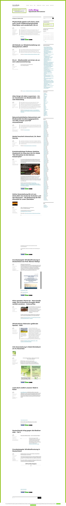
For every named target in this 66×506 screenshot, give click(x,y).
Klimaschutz (16, 460)
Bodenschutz (16, 54)
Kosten (44, 101)
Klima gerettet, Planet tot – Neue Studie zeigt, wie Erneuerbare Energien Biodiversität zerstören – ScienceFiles (26, 302)
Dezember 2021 (45, 142)
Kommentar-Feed (46, 206)
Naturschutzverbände (14, 130)
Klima (16, 397)
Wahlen (17, 131)
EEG (44, 95)
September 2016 (45, 188)
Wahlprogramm (45, 113)
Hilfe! (34, 5)
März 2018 (45, 175)
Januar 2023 (45, 133)
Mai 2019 (45, 165)
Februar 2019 (45, 167)
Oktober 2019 (45, 161)
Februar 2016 (45, 193)
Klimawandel (16, 270)
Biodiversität (13, 32)
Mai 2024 (45, 121)
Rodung (13, 398)
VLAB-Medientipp (46, 53)
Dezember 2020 (45, 151)
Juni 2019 (45, 164)
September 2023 (45, 127)
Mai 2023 (45, 130)
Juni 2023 (45, 129)
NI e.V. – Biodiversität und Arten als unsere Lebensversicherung (26, 61)
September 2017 (45, 179)
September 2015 (45, 195)
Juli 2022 (45, 137)
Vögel (16, 333)
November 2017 (45, 178)
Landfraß (17, 33)
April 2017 (45, 183)
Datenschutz (52, 5)
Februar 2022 (45, 141)
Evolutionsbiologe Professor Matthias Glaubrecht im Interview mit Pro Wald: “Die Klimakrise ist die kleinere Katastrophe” (26, 154)
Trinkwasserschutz (46, 109)
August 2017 (45, 180)
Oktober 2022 (45, 135)
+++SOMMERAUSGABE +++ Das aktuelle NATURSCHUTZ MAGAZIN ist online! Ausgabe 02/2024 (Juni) (48, 58)
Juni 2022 (45, 138)
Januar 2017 (45, 185)
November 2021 (45, 143)
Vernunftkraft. (15, 5)
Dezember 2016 (45, 186)
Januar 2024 (45, 124)
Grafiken (45, 98)
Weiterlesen (22, 36)
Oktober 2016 (45, 187)
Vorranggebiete (45, 112)
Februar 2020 (45, 158)
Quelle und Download (23, 489)
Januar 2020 (45, 159)
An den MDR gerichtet (24, 392)
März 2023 (45, 131)
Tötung (14, 440)
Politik (15, 131)
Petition (45, 104)
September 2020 (45, 153)
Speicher (45, 106)
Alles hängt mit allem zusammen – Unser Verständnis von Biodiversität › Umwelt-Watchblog (26, 97)
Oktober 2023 (45, 126)
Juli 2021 (45, 146)
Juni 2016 (45, 190)
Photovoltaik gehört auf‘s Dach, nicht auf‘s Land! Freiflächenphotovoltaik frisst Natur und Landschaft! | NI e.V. (25, 23)
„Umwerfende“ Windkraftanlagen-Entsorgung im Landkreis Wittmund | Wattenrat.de (48, 72)
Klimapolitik (13, 270)
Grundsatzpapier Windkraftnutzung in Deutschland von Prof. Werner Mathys (26, 260)
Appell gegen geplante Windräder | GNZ (48, 63)
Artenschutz (13, 69)
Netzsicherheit (45, 103)
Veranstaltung (14, 211)
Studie (16, 311)
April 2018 (45, 174)
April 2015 (45, 198)
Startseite (27, 5)
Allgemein (13, 53)
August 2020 (45, 154)
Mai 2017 (45, 182)
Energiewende (14, 397)
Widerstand (13, 364)
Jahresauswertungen (46, 88)
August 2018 (45, 171)
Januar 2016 (45, 194)
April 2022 (45, 139)
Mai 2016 (45, 191)
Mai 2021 (45, 147)
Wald (15, 398)
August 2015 (45, 196)
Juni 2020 (45, 155)
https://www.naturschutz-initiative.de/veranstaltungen (32, 213)
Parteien (13, 131)
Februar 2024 (45, 123)
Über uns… (31, 5)
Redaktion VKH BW (14, 29)
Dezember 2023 (45, 125)
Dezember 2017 (45, 177)
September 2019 (45, 162)
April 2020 (45, 157)
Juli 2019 (45, 163)
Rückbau (45, 105)
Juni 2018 (45, 173)
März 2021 (45, 149)
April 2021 (45, 148)
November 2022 (45, 134)
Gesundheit (45, 97)
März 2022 (45, 140)
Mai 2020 (45, 156)
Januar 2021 (45, 150)
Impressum (47, 5)
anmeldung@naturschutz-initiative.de (26, 211)
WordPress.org (45, 207)
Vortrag (16, 363)
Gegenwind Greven (25, 292)
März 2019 (45, 166)
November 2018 (45, 169)
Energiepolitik (14, 31)
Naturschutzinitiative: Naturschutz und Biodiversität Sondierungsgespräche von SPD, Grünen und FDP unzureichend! (26, 119)
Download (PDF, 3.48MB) (24, 290)
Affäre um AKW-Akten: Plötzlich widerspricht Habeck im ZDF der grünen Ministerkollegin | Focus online (48, 52)
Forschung (13, 310)
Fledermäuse (13, 333)
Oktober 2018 (45, 170)
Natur (13, 68)
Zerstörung (17, 440)
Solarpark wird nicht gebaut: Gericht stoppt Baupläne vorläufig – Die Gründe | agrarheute (48, 79)
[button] (22, 39)
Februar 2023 (45, 132)
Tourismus (45, 108)
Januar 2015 (45, 199)
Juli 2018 (45, 172)
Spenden (43, 5)
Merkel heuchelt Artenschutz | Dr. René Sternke (30, 145)
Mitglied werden (39, 5)
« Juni (45, 41)
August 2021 (45, 145)
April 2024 (45, 122)
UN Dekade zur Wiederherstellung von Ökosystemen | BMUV (26, 46)
